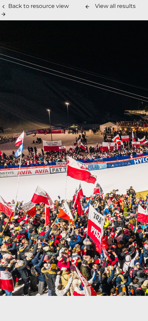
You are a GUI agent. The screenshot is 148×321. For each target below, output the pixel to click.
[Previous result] (87, 6)
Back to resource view (38, 6)
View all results (115, 6)
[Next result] (3, 14)
